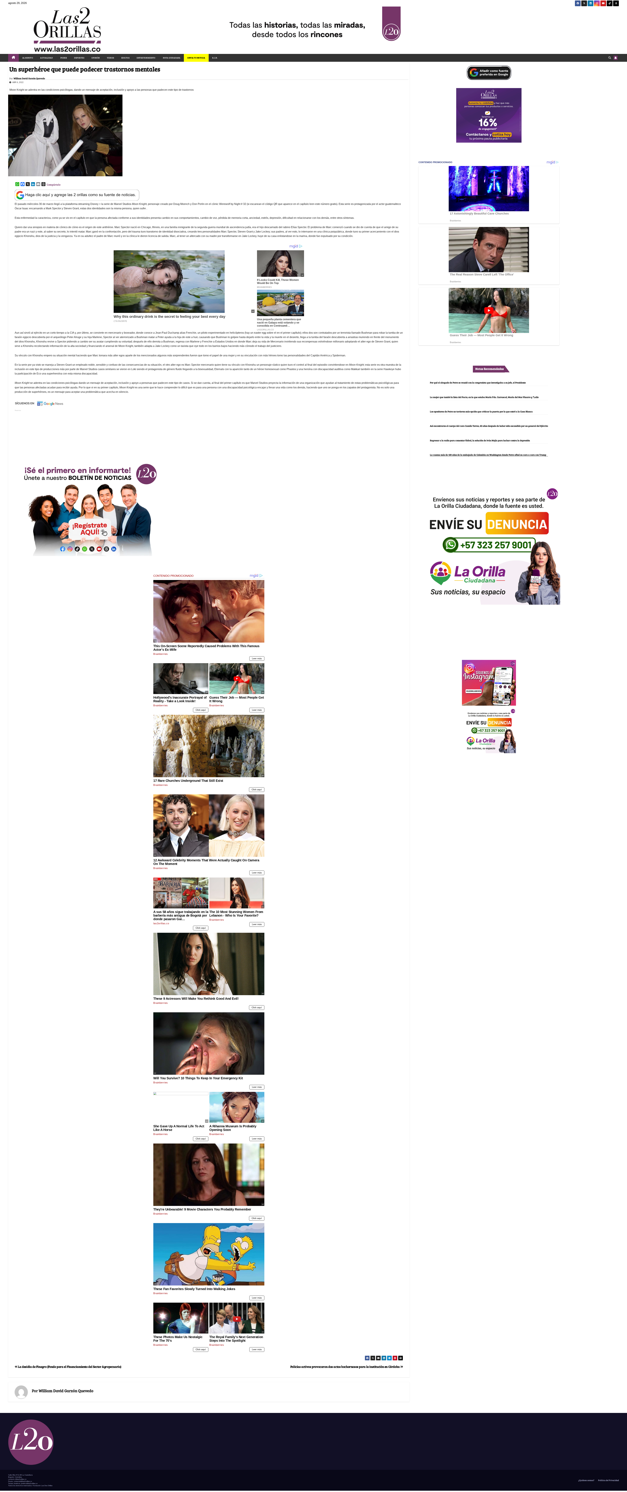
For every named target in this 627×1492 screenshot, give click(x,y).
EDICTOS (125, 57)
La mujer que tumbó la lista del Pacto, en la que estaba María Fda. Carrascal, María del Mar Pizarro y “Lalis (484, 397)
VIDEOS (110, 57)
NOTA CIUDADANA (171, 57)
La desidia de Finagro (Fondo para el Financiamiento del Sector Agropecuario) (69, 1366)
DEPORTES (79, 57)
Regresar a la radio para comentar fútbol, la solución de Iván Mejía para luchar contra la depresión (480, 440)
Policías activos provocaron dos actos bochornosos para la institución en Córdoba (345, 1366)
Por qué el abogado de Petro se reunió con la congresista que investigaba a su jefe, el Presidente (478, 382)
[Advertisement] (208, 435)
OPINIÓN (95, 57)
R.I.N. (214, 57)
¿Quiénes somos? (586, 1480)
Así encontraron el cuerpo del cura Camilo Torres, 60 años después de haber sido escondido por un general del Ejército (489, 425)
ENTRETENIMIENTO (146, 57)
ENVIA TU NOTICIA (196, 57)
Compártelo (53, 184)
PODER (63, 57)
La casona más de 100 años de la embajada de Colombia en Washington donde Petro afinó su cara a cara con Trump (488, 454)
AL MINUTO (27, 57)
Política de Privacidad (608, 1480)
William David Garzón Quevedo (29, 78)
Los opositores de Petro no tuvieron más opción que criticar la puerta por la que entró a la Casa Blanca (481, 411)
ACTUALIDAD (46, 57)
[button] (609, 57)
